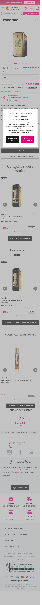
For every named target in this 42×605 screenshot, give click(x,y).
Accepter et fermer (27, 139)
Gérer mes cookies (12, 139)
